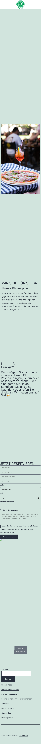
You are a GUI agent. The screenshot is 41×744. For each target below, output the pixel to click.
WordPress (23, 736)
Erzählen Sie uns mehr (9, 510)
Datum (2, 485)
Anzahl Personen (7, 502)
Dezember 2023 (7, 708)
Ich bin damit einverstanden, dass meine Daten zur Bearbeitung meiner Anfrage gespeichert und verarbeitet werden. (19, 529)
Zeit (1, 493)
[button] (20, 13)
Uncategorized (7, 718)
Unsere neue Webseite (10, 690)
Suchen (4, 669)
